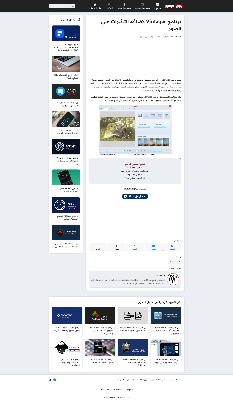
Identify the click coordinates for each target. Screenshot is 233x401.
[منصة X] (50, 380)
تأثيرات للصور (175, 261)
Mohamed (160, 275)
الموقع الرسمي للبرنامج (134, 164)
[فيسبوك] (55, 380)
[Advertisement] (135, 58)
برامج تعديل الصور (147, 36)
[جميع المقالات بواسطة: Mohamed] (173, 279)
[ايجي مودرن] (174, 6)
